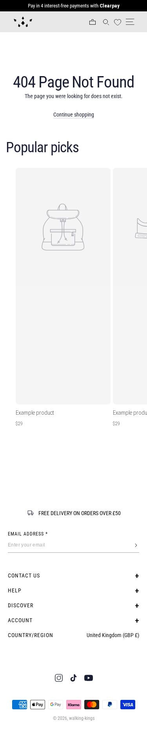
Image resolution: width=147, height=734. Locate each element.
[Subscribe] (136, 545)
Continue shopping (73, 114)
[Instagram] (58, 678)
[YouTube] (88, 678)
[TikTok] (73, 678)
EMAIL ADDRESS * (28, 534)
